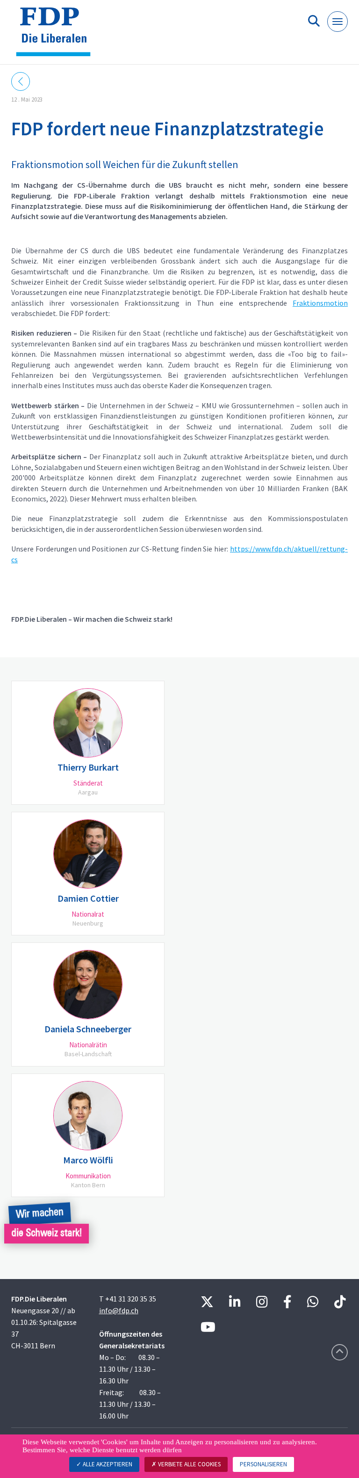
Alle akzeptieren (106, 1464)
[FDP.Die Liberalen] (56, 35)
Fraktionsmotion (320, 303)
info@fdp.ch (118, 1310)
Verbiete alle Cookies (189, 1464)
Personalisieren (263, 1464)
